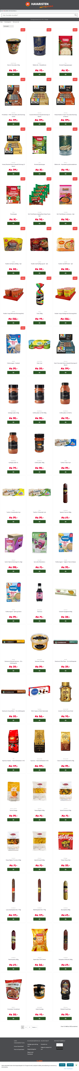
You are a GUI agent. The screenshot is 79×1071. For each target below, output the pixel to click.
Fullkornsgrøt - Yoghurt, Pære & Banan (65, 562)
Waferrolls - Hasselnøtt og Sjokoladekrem (65, 164)
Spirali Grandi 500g (39, 860)
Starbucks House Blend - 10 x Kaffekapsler (13, 711)
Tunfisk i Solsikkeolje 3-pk (13, 512)
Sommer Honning (39, 661)
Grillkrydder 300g (39, 462)
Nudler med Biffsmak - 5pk (65, 263)
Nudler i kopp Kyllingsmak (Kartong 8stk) (66, 313)
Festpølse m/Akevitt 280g (65, 959)
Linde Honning (39, 1009)
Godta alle (70, 1064)
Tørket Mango (13, 810)
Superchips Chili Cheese (39, 959)
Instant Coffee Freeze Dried (65, 711)
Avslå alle (62, 1064)
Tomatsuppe (13, 214)
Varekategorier (7, 22)
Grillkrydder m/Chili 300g (39, 412)
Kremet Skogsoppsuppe (65, 65)
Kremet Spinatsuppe (39, 164)
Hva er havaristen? (19, 1046)
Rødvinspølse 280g (13, 959)
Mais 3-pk (39, 363)
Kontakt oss (44, 1044)
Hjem (1, 22)
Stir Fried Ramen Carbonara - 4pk (65, 214)
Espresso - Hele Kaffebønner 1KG (40, 760)
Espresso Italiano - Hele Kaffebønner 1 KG (13, 760)
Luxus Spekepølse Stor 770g (13, 909)
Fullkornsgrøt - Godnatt (13, 363)
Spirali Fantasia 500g (65, 810)
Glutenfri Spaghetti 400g (65, 611)
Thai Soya (39, 611)
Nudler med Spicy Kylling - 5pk (13, 263)
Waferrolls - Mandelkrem (39, 65)
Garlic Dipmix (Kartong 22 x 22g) (13, 562)
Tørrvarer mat (16, 22)
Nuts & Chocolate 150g (13, 65)
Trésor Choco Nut (65, 860)
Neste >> (34, 1027)
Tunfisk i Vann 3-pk (65, 462)
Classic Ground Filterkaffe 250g (65, 760)
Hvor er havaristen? (19, 1049)
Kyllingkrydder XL (13, 462)
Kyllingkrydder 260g (13, 412)
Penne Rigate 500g (40, 810)
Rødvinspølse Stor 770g (39, 909)
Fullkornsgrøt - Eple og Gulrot (13, 611)
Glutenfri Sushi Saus (65, 1009)
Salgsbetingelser (31, 1049)
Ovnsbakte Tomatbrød (13, 1009)
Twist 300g (39, 313)
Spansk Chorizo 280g (65, 512)
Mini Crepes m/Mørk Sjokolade (39, 711)
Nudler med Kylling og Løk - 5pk (39, 263)
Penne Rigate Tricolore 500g (13, 860)
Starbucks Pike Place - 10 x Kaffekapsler (65, 661)
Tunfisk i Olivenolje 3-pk (39, 512)
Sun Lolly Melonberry (39, 562)
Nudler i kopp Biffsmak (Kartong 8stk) (13, 313)
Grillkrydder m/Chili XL (65, 412)
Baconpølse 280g (65, 909)
